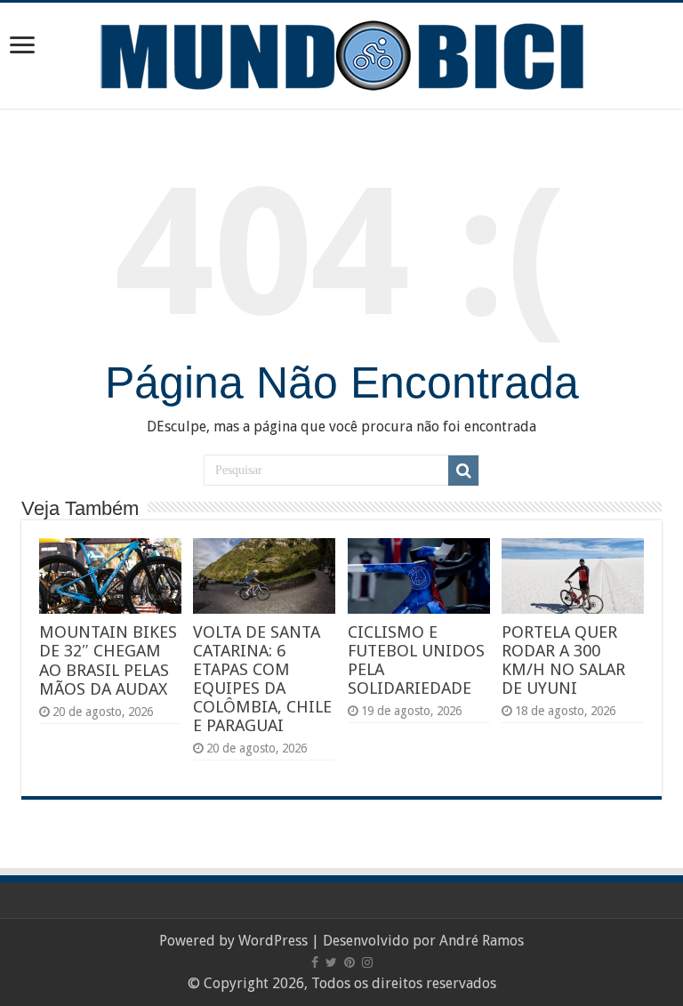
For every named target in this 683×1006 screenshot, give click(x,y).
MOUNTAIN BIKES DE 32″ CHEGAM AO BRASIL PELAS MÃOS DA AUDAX (108, 660)
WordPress (273, 940)
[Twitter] (331, 962)
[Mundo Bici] (341, 54)
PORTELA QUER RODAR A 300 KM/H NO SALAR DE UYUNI (563, 660)
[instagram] (367, 962)
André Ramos (481, 940)
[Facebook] (314, 962)
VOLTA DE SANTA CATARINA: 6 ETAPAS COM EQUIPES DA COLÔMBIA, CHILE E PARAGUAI (262, 679)
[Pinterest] (349, 962)
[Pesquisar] (463, 470)
